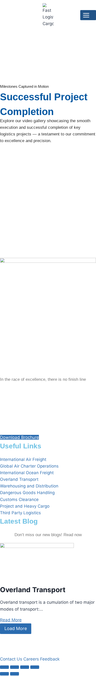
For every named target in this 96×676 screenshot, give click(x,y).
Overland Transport (32, 590)
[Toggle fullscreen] (14, 667)
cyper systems (27, 641)
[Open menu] (88, 15)
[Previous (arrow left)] (4, 674)
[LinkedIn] (48, 414)
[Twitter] (48, 402)
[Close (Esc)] (34, 667)
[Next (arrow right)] (14, 674)
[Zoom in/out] (4, 667)
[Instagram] (48, 426)
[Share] (24, 667)
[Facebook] (48, 391)
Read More (11, 619)
